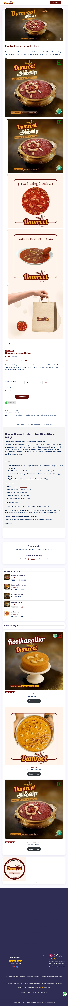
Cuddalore (23, 904)
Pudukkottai (35, 926)
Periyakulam (17, 926)
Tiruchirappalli (16, 939)
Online (53, 923)
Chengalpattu (26, 901)
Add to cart (22, 397)
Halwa (22, 415)
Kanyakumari (44, 916)
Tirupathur (37, 940)
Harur (37, 912)
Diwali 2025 (11, 909)
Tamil (53, 933)
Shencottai (49, 929)
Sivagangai (17, 933)
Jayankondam (15, 916)
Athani (44, 898)
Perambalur (8, 926)
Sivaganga (8, 932)
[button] (55, 2)
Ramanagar (53, 926)
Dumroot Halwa (10, 382)
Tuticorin (42, 943)
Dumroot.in (23, 487)
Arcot (32, 898)
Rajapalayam (45, 926)
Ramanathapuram (16, 929)
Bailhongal (54, 898)
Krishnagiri (29, 919)
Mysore (7, 923)
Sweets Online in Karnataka (32, 933)
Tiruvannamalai (13, 943)
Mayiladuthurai (59, 919)
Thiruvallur (31, 936)
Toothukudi (24, 943)
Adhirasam (11, 897)
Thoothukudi (49, 936)
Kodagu (21, 919)
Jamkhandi (8, 916)
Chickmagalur (43, 901)
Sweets (17, 413)
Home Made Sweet (52, 912)
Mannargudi (51, 919)
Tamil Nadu (39, 415)
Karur (16, 919)
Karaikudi (60, 916)
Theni (25, 936)
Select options (34, 701)
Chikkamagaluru (52, 901)
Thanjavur (17, 936)
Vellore (58, 943)
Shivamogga (56, 929)
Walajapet (49, 947)
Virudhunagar (39, 947)
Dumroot (32, 909)
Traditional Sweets (50, 415)
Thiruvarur (40, 936)
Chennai (17, 415)
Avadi (48, 898)
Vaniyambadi (51, 943)
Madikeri (36, 919)
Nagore (33, 415)
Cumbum (31, 905)
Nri (49, 923)
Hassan (42, 912)
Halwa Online (29, 912)
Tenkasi (10, 936)
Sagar (37, 929)
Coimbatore (12, 904)
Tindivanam (56, 936)
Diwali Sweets (22, 909)
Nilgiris (44, 923)
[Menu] (64, 2)
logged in (31, 559)
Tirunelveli (29, 939)
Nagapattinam (16, 922)
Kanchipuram (30, 915)
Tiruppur (45, 940)
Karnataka (8, 919)
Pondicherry (25, 926)
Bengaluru (60, 898)
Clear (45, 382)
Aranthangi (28, 898)
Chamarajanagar (8, 901)
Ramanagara (60, 926)
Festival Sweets (10, 912)
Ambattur (21, 898)
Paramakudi (59, 923)
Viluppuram (29, 947)
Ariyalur (38, 897)
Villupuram (20, 947)
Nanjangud (37, 923)
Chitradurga (60, 901)
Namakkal (29, 922)
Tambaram (47, 933)
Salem (42, 929)
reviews (14, 356)
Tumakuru (34, 943)
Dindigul (58, 904)
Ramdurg (27, 929)
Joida (21, 916)
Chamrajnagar (18, 901)
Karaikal (27, 415)
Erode (59, 909)
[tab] (20, 424)
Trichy (29, 943)
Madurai (44, 919)
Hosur (62, 912)
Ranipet (32, 929)
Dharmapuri (48, 905)
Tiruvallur (54, 940)
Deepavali (38, 905)
